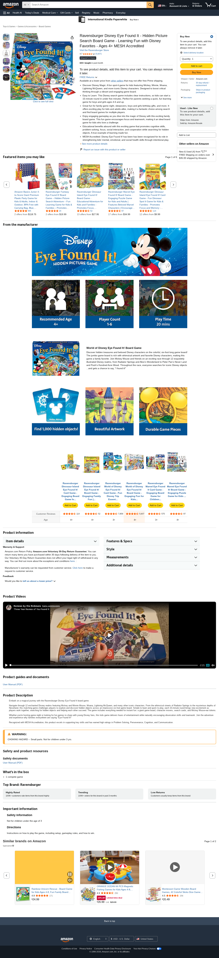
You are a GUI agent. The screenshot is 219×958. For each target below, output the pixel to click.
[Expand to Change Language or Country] (106, 939)
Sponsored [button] (7, 846)
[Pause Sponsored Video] (70, 874)
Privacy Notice (86, 949)
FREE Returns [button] (87, 77)
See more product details (94, 143)
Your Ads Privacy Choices (144, 949)
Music (96, 12)
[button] (6, 13)
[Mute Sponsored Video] (70, 880)
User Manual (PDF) (13, 684)
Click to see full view (43, 101)
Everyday (121, 12)
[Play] (5, 665)
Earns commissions (51, 606)
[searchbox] (88, 5)
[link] (27, 199)
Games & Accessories (27, 26)
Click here (78, 568)
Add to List (184, 135)
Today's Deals (32, 12)
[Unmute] (213, 665)
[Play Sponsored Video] (110, 867)
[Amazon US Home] (67, 940)
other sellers (117, 80)
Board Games (45, 26)
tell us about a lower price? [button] (38, 581)
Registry (86, 12)
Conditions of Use (69, 949)
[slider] (104, 665)
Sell (77, 12)
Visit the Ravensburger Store (94, 50)
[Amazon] (11, 5)
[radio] (6, 37)
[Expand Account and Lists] (188, 6)
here (72, 561)
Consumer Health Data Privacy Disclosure (112, 949)
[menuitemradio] (208, 665)
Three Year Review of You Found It (31, 609)
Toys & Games (9, 26)
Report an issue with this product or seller (105, 149)
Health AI (17, 12)
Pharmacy (108, 12)
